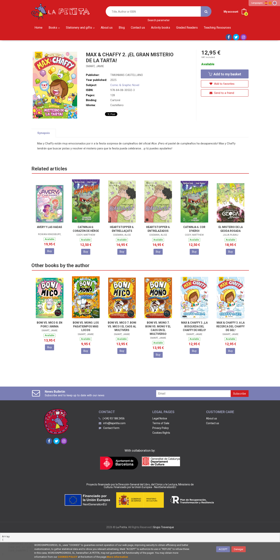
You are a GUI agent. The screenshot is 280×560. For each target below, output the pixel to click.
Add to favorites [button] (223, 83)
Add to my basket (227, 74)
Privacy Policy (160, 427)
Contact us (212, 423)
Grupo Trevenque (163, 527)
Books (53, 27)
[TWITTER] (236, 37)
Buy (49, 251)
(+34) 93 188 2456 (114, 418)
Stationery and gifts (79, 27)
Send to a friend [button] (223, 93)
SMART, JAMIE (95, 66)
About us (211, 418)
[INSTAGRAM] (243, 37)
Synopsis (43, 133)
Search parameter (159, 20)
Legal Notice (159, 418)
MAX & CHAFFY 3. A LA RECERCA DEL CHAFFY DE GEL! (230, 326)
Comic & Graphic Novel (124, 85)
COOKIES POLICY (67, 556)
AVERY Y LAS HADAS (49, 227)
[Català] (270, 3)
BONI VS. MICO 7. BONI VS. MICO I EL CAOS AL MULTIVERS (122, 326)
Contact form (111, 427)
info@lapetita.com (114, 423)
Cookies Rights (161, 432)
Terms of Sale (160, 423)
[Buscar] (206, 11)
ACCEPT (223, 549)
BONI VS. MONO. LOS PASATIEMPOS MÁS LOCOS (86, 326)
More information (117, 556)
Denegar (238, 549)
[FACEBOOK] (229, 37)
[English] (275, 3)
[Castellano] (266, 3)
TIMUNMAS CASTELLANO (126, 75)
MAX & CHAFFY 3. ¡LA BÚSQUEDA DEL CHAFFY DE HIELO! (194, 326)
